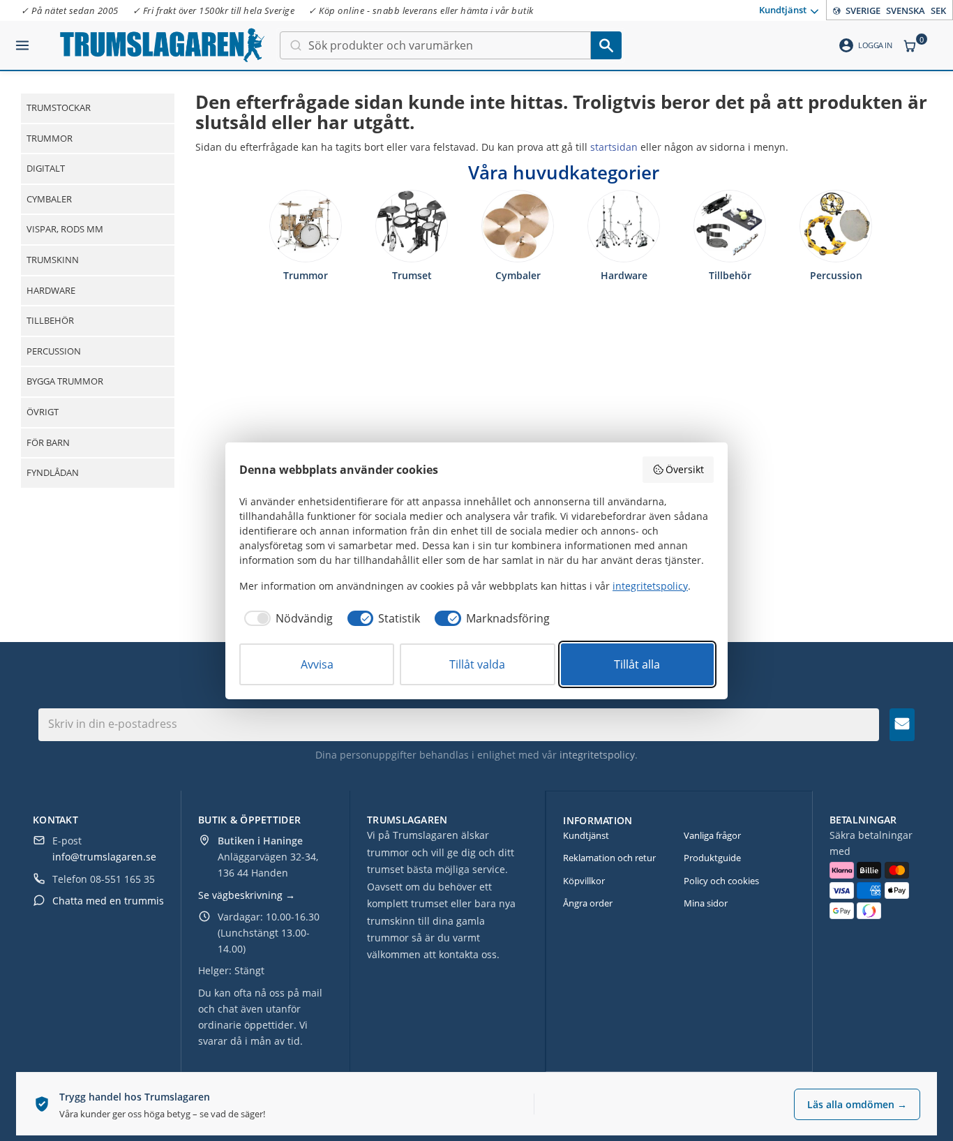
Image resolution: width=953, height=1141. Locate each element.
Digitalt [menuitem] (46, 168)
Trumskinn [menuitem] (53, 259)
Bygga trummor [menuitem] (65, 381)
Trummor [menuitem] (50, 138)
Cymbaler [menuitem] (49, 199)
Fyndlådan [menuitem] (53, 472)
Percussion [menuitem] (54, 351)
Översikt (685, 469)
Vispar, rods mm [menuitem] (65, 229)
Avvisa (317, 664)
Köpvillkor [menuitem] (584, 880)
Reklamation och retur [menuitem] (609, 857)
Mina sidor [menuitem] (706, 903)
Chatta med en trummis (108, 900)
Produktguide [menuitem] (712, 857)
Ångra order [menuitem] (588, 903)
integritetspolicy (597, 754)
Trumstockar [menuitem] (59, 107)
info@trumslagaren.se (104, 856)
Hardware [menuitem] (51, 290)
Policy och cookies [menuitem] (721, 880)
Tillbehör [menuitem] (50, 320)
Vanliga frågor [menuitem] (712, 835)
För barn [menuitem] (48, 442)
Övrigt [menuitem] (43, 411)
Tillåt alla (637, 664)
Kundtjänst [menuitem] (782, 9)
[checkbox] (286, 618)
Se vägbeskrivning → (246, 895)
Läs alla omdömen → (857, 1104)
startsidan (614, 147)
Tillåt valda (477, 664)
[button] (22, 39)
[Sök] (606, 45)
